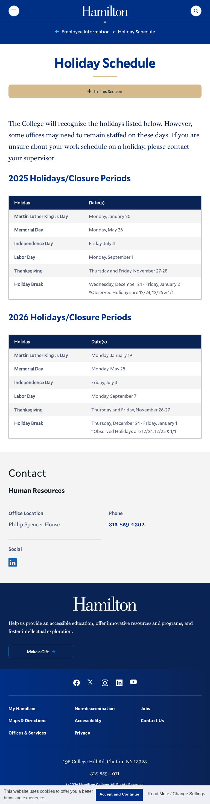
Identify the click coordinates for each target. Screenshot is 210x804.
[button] (14, 11)
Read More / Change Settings (176, 793)
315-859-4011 (104, 773)
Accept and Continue (119, 794)
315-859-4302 (127, 524)
